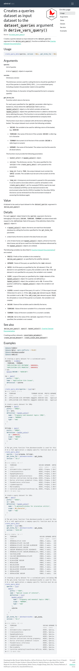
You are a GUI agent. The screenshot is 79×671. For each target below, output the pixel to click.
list (29, 389)
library (8, 348)
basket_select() (13, 109)
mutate (9, 372)
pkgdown (72, 664)
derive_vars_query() (23, 41)
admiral (7, 3)
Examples (63, 31)
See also (63, 27)
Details (62, 24)
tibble (14, 348)
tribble (17, 361)
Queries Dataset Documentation (43, 250)
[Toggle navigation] (72, 4)
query (12, 376)
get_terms (38, 456)
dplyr (14, 350)
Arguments (64, 17)
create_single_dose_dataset (35, 338)
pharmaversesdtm (18, 352)
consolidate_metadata (32, 335)
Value (62, 20)
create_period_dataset (12, 338)
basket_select (22, 413)
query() (15, 71)
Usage (62, 13)
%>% (8, 369)
